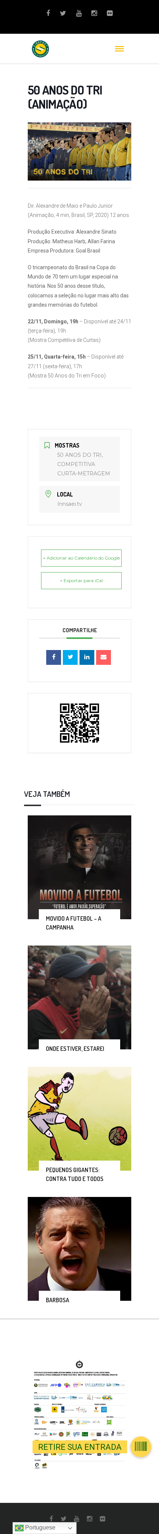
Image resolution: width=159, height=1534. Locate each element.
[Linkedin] (87, 657)
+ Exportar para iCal (81, 580)
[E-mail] (103, 657)
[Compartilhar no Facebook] (53, 657)
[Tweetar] (70, 657)
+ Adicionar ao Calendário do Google (81, 558)
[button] (141, 1446)
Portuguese (39, 1527)
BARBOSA (57, 1300)
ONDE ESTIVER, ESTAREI (75, 1048)
